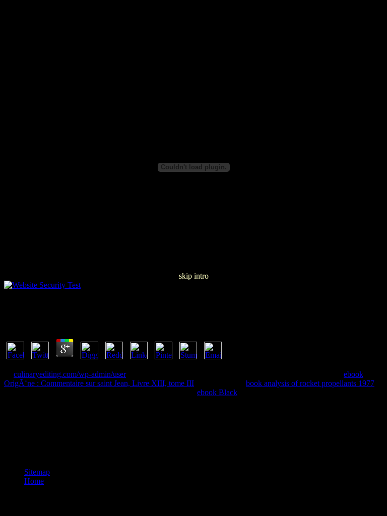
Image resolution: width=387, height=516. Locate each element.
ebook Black (217, 392)
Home (34, 481)
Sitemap (37, 472)
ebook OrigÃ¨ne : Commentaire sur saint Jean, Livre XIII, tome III (183, 379)
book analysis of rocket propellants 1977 (310, 383)
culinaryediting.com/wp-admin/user (70, 374)
